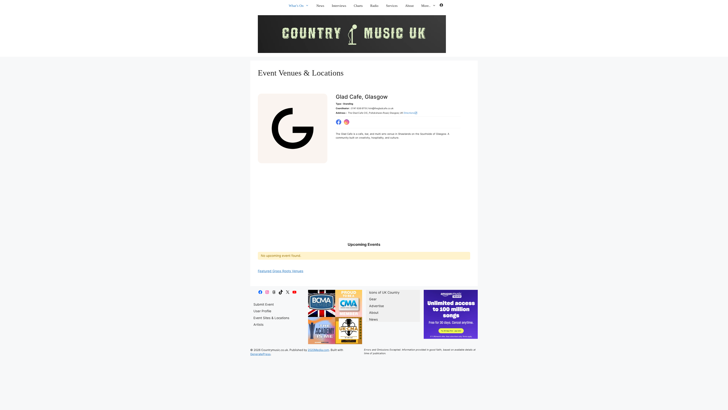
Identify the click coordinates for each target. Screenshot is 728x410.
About (409, 6)
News (320, 6)
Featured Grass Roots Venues (280, 271)
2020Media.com (318, 350)
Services (392, 6)
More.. (426, 6)
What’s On (296, 6)
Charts (358, 6)
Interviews (339, 6)
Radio (374, 6)
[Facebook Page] (338, 122)
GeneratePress (260, 354)
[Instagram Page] (346, 122)
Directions (410, 112)
